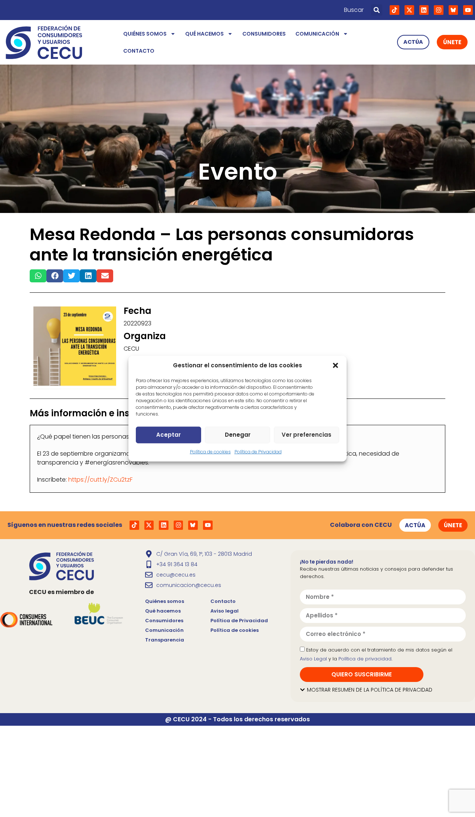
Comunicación (317, 33)
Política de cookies (210, 451)
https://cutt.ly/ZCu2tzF (100, 479)
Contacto (138, 51)
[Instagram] (438, 10)
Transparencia (164, 639)
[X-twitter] (409, 10)
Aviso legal (224, 610)
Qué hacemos (204, 33)
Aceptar (168, 435)
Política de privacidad (365, 659)
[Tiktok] (394, 10)
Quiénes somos (145, 33)
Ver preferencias (306, 435)
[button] (335, 365)
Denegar (237, 435)
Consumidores (264, 33)
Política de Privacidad (258, 451)
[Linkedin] (424, 10)
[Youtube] (468, 10)
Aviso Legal (313, 659)
